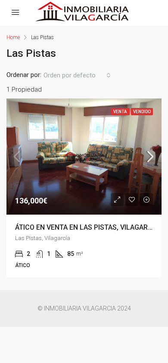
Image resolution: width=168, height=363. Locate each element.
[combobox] (77, 75)
